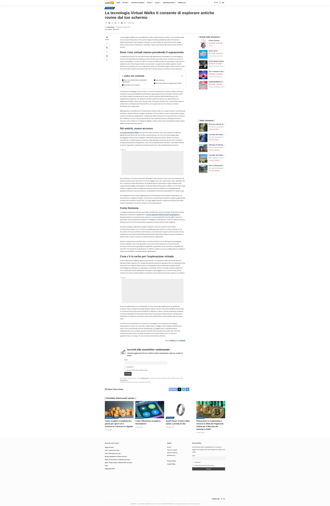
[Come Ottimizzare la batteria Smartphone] (149, 409)
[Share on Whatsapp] (112, 23)
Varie (116, 417)
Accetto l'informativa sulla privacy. (137, 370)
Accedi (169, 447)
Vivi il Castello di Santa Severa (219, 71)
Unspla (181, 341)
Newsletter (129, 367)
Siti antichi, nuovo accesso (132, 85)
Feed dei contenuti (172, 450)
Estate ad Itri (213, 51)
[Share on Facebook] (106, 23)
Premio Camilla (214, 40)
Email (126, 360)
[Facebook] (215, 2)
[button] (220, 2)
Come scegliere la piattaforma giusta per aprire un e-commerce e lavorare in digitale (119, 424)
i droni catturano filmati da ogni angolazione (162, 215)
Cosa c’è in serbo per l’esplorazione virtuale (168, 83)
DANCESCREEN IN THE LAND (219, 82)
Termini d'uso (144, 378)
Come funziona (160, 80)
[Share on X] (109, 23)
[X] (217, 2)
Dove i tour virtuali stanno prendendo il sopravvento (134, 80)
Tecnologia (109, 8)
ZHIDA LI (173, 341)
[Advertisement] (153, 163)
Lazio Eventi (110, 27)
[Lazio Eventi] (109, 2)
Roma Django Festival (216, 61)
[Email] (115, 23)
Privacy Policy (124, 380)
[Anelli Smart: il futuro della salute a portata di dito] (180, 409)
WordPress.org (171, 455)
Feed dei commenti (172, 452)
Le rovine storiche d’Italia (129, 133)
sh (184, 341)
